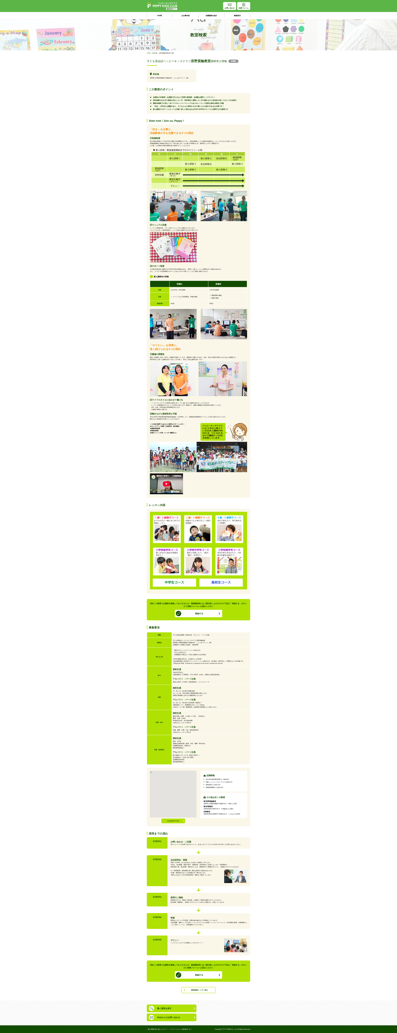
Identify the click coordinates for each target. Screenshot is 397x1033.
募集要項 (237, 15)
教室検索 (154, 53)
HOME (159, 15)
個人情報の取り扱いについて (157, 1029)
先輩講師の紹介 (211, 15)
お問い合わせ (230, 8)
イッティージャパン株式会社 (178, 1029)
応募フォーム (244, 8)
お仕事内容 (185, 15)
